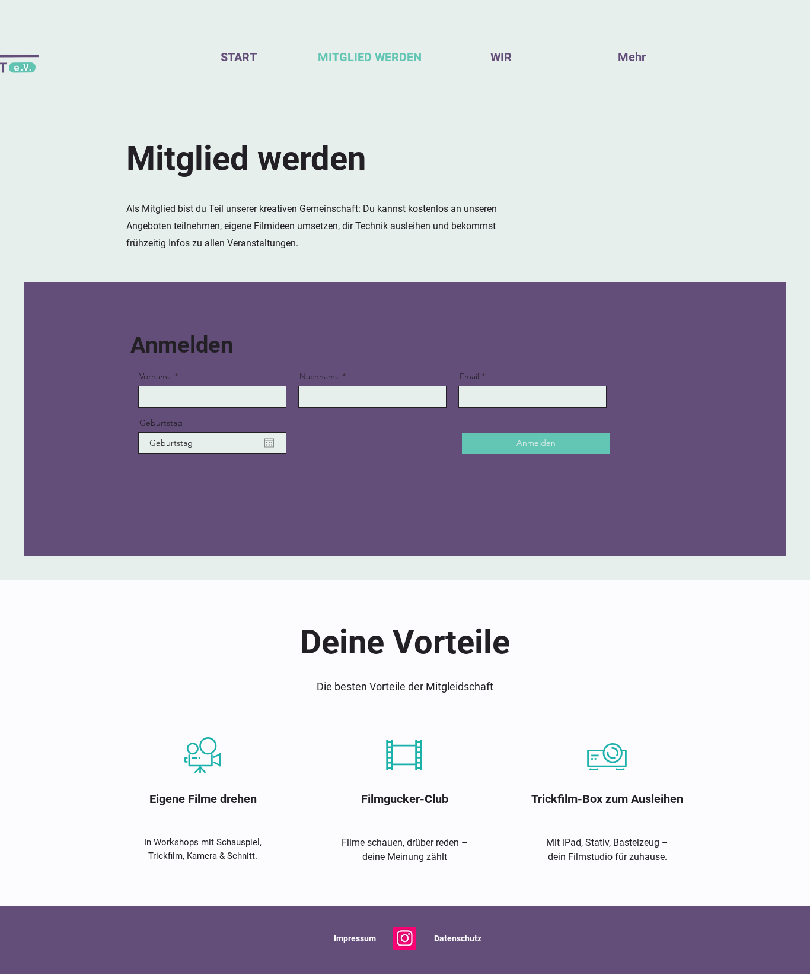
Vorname (155, 376)
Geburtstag (161, 422)
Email (469, 376)
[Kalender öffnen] (269, 443)
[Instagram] (404, 938)
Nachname (319, 376)
